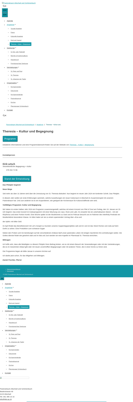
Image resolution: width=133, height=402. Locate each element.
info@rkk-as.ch (6, 399)
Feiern (13, 32)
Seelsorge (11, 48)
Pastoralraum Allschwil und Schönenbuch (20, 125)
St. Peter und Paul (16, 71)
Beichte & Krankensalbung (19, 56)
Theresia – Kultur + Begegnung (20, 44)
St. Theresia (14, 75)
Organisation (12, 83)
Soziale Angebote (16, 28)
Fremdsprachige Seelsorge (19, 63)
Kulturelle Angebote (17, 36)
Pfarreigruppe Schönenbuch (19, 106)
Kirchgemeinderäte (17, 94)
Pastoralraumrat (16, 98)
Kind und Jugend (16, 40)
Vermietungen (12, 67)
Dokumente (14, 91)
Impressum (10, 271)
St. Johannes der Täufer (18, 79)
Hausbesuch (15, 59)
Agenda (10, 21)
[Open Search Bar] (4, 6)
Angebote (10, 25)
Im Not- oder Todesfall (18, 52)
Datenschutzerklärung (13, 269)
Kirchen (13, 102)
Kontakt (10, 110)
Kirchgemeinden (16, 87)
